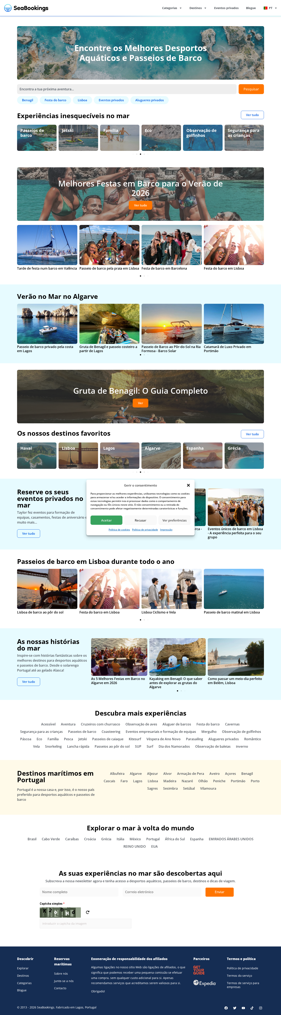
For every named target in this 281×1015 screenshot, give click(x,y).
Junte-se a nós (64, 981)
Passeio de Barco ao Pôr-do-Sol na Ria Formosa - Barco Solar (171, 349)
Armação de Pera (190, 773)
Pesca (68, 739)
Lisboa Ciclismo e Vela (159, 612)
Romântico (252, 739)
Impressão (166, 529)
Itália (120, 839)
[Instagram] (260, 1008)
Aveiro (214, 773)
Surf (150, 746)
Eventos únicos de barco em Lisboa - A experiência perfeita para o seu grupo (235, 533)
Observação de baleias (213, 746)
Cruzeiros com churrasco (100, 724)
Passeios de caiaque (107, 739)
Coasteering (111, 731)
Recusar (140, 520)
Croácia (90, 839)
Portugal (153, 839)
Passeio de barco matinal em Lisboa (232, 612)
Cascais (109, 781)
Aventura (68, 724)
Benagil (247, 773)
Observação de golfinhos (201, 133)
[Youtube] (243, 1008)
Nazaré (187, 781)
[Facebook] (226, 1008)
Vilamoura (208, 788)
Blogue (251, 8)
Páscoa (25, 739)
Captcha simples (52, 903)
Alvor (167, 773)
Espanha (195, 448)
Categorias (169, 8)
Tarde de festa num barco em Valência (47, 268)
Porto (255, 781)
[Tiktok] (252, 1008)
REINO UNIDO (134, 846)
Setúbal (189, 788)
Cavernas (232, 724)
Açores (230, 773)
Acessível (48, 724)
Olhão (203, 781)
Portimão (238, 781)
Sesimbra (170, 788)
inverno (242, 746)
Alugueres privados (223, 739)
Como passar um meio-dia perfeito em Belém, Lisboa (235, 680)
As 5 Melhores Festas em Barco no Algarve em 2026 (118, 680)
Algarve (152, 448)
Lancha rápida (78, 746)
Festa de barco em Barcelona (164, 268)
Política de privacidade (145, 529)
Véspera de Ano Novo (163, 739)
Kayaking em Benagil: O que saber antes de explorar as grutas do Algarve (175, 682)
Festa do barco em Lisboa (224, 268)
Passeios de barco (32, 133)
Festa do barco (208, 724)
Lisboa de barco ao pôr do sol (40, 612)
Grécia (234, 448)
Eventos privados (226, 8)
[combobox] (127, 89)
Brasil (32, 839)
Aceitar (106, 520)
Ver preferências (175, 520)
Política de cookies (119, 529)
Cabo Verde (51, 839)
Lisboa (68, 448)
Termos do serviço (239, 976)
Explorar (23, 968)
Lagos (109, 448)
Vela (36, 746)
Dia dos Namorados (174, 746)
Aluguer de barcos (177, 724)
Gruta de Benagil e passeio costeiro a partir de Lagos (108, 349)
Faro (124, 781)
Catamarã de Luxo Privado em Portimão (227, 349)
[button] (188, 485)
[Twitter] (234, 1008)
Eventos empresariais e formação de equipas (161, 731)
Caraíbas (72, 839)
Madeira (169, 781)
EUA (154, 846)
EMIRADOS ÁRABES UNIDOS (231, 839)
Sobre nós (61, 973)
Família (110, 130)
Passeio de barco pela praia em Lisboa (109, 268)
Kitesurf (135, 739)
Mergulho (209, 731)
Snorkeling (53, 746)
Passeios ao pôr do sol (112, 746)
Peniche (219, 781)
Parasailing (194, 739)
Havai (26, 448)
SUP (138, 746)
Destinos (195, 8)
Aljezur (152, 773)
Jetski (67, 130)
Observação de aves (141, 724)
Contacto (60, 988)
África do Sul (175, 839)
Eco (148, 130)
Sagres (152, 788)
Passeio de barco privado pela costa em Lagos (45, 349)
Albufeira (117, 773)
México (135, 839)
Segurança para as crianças (243, 133)
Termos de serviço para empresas (243, 985)
